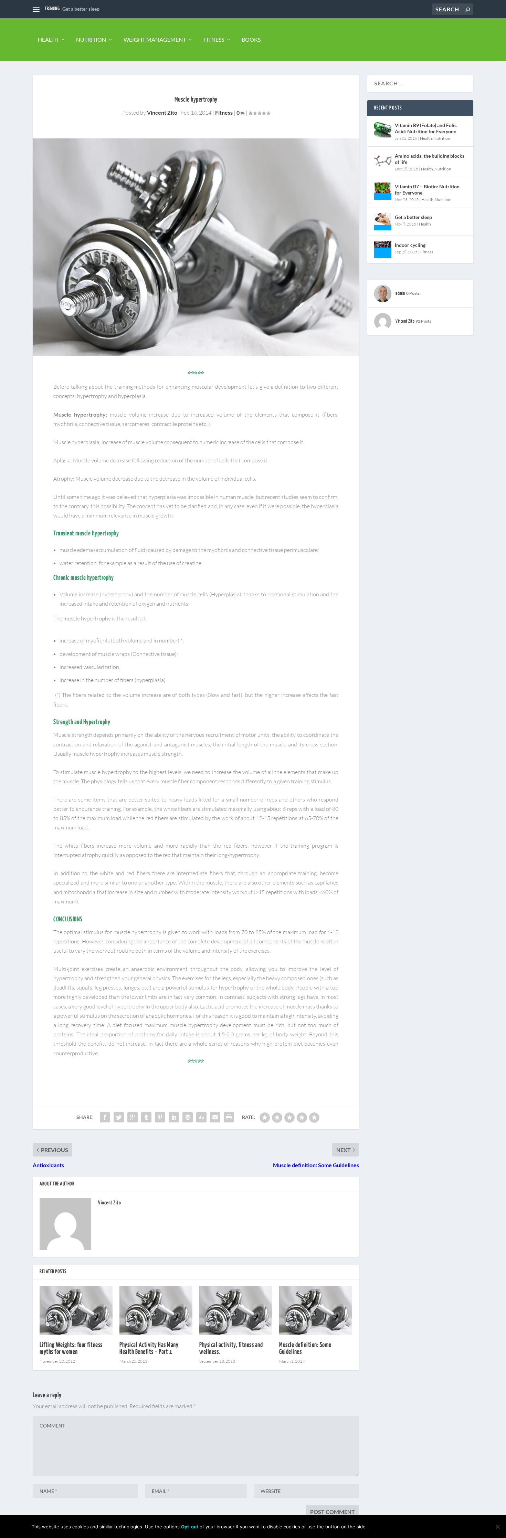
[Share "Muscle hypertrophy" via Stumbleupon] (201, 1117)
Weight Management (155, 39)
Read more (457, 1526)
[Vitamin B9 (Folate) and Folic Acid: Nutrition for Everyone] (382, 129)
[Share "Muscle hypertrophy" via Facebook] (105, 1117)
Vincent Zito (162, 112)
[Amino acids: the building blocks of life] (382, 160)
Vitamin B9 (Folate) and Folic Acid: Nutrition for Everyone (426, 128)
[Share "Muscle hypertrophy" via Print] (229, 1117)
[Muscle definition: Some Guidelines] (315, 1310)
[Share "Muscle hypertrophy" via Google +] (132, 1117)
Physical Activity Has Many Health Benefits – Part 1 (148, 1348)
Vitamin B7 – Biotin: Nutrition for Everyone (427, 190)
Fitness (213, 39)
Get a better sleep (80, 9)
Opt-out (189, 1526)
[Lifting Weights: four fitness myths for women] (76, 1310)
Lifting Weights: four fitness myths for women (71, 1348)
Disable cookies (413, 1526)
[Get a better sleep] (382, 221)
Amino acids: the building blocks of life (429, 159)
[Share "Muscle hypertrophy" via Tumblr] (146, 1117)
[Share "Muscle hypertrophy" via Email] (215, 1117)
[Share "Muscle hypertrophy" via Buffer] (187, 1117)
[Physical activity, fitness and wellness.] (235, 1310)
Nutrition (91, 39)
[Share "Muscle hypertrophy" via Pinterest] (160, 1117)
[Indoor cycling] (382, 249)
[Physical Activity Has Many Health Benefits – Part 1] (155, 1310)
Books (251, 39)
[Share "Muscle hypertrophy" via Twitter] (119, 1117)
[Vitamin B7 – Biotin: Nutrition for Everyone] (382, 191)
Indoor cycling (410, 245)
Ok (378, 1526)
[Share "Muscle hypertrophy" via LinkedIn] (174, 1117)
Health (48, 39)
